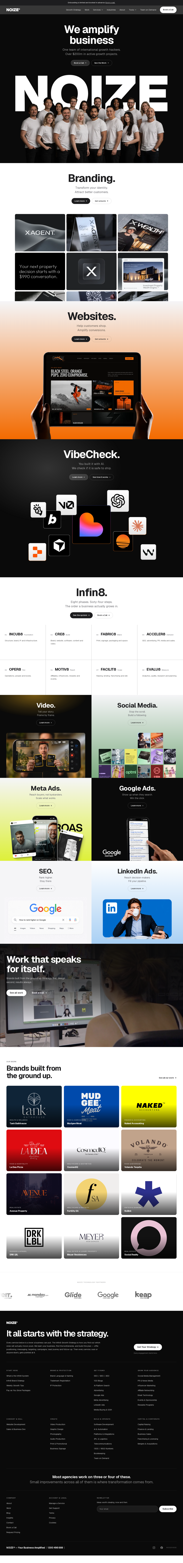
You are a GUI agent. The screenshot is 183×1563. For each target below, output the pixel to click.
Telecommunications (103, 1444)
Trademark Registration (60, 1380)
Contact (9, 1522)
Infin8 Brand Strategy (15, 1380)
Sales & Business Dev (16, 1429)
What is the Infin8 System (17, 1376)
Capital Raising (144, 1424)
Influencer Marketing (146, 1385)
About (122, 9)
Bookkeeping (99, 1453)
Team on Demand (148, 9)
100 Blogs (98, 1380)
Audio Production (57, 1439)
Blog (8, 1513)
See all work (16, 992)
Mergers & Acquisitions (147, 1444)
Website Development (15, 1424)
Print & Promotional (58, 1444)
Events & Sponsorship (147, 1400)
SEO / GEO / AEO (101, 1376)
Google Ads (99, 1395)
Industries (111, 9)
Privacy (52, 1518)
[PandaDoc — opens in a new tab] (31, 1295)
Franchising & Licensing (148, 1439)
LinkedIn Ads (99, 1405)
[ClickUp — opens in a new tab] (101, 1295)
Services (97, 9)
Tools (131, 9)
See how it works (100, 477)
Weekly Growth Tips (15, 1385)
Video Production (57, 1424)
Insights (9, 1518)
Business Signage (58, 1448)
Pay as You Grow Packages (18, 1390)
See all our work (166, 1078)
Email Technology (145, 1395)
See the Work (100, 63)
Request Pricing (13, 1532)
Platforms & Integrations (104, 1434)
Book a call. (110, 2)
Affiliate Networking (146, 1390)
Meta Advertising (101, 1400)
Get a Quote (100, 201)
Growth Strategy (73, 9)
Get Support (54, 1508)
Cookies (52, 1522)
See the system (80, 615)
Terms (51, 1513)
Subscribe (168, 1508)
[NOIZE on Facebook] (162, 1548)
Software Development (104, 1424)
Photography (55, 1434)
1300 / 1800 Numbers (103, 1448)
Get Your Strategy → (148, 1347)
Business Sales (144, 1434)
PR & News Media (145, 1380)
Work (87, 9)
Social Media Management (149, 1376)
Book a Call (168, 9)
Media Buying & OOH (103, 1410)
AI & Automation (101, 1429)
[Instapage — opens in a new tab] (137, 1295)
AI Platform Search (102, 1385)
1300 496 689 (55, 1547)
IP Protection (55, 1385)
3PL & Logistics (100, 1439)
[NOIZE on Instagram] (154, 1548)
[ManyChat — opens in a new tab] (66, 1295)
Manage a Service (57, 1503)
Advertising (99, 1390)
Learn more (79, 201)
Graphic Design (56, 1429)
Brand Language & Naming (61, 1376)
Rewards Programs (146, 1405)
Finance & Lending (146, 1429)
